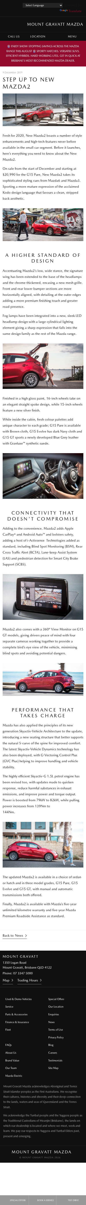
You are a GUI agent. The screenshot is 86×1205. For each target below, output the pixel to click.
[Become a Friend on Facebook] (60, 946)
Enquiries (53, 1014)
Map (6, 980)
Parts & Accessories (16, 1014)
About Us (10, 1052)
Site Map (53, 1068)
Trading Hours (27, 980)
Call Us (14, 36)
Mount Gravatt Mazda (55, 24)
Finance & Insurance (17, 1022)
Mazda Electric (13, 1075)
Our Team (11, 1068)
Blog (50, 1045)
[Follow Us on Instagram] (25, 946)
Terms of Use (55, 1029)
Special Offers (56, 999)
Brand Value (12, 1060)
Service (9, 1006)
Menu (72, 36)
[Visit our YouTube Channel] (37, 946)
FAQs (8, 1045)
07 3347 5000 (23, 973)
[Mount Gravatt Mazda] (7, 24)
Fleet (8, 1029)
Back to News (13, 936)
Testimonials (55, 1060)
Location (37, 36)
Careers (52, 1052)
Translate (75, 11)
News (51, 1022)
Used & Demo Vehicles (18, 999)
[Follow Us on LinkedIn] (49, 946)
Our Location (56, 1006)
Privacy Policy (56, 1037)
